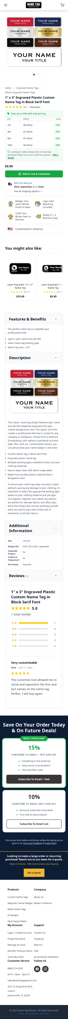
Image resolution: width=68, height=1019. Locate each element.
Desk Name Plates (17, 921)
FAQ (36, 950)
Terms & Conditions (29, 1013)
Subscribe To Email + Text (34, 779)
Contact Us (39, 932)
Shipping (39, 938)
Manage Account (16, 944)
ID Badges (13, 915)
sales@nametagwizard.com (22, 980)
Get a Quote (34, 872)
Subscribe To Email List (34, 824)
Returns (38, 944)
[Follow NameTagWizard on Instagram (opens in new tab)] (45, 969)
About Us (39, 897)
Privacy (45, 1013)
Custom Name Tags (18, 897)
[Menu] (6, 5)
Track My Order (16, 956)
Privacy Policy (50, 843)
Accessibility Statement (46, 956)
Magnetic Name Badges (20, 903)
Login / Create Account (20, 932)
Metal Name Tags (17, 909)
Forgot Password (16, 938)
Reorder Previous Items (20, 950)
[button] (34, 75)
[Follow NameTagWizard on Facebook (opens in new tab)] (37, 969)
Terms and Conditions (32, 843)
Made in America (43, 903)
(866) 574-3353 (15, 968)
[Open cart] (62, 5)
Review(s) (34, 107)
